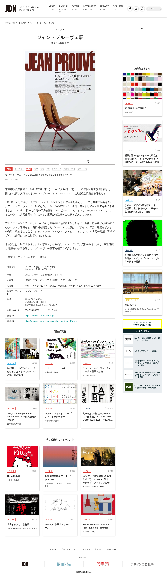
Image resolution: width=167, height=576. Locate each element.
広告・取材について (69, 549)
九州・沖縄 (82, 168)
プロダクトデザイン (63, 175)
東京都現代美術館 (38, 175)
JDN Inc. (88, 572)
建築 (50, 175)
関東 (36, 168)
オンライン (19, 168)
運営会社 (53, 549)
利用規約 (98, 549)
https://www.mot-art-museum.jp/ (39, 315)
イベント (60, 29)
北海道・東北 (69, 168)
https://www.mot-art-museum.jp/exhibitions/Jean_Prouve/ (51, 321)
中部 (48, 168)
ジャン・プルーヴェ (18, 175)
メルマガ (86, 549)
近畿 (42, 168)
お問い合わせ (112, 549)
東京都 (29, 168)
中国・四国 (56, 168)
